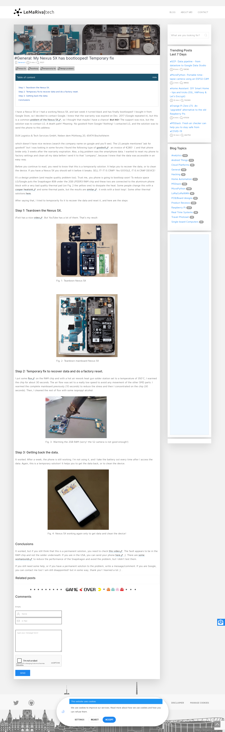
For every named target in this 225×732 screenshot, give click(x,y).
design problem (67, 68)
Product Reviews (180, 202)
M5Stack (176, 183)
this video (114, 551)
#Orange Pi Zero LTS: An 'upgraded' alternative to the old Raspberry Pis (188, 109)
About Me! (186, 12)
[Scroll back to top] (217, 724)
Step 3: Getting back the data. (33, 95)
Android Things (179, 160)
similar (90, 189)
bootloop (34, 68)
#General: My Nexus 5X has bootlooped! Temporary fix (64, 58)
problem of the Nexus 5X (44, 119)
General (28, 48)
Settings (79, 719)
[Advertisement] (189, 334)
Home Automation (181, 179)
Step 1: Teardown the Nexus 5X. (34, 87)
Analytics (176, 155)
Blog (172, 12)
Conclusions (24, 100)
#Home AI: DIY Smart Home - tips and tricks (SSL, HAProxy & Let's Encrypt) (189, 92)
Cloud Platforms (180, 164)
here (28, 193)
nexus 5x (22, 68)
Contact (203, 12)
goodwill (101, 147)
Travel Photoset (180, 217)
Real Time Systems (182, 212)
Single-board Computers (184, 221)
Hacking (175, 174)
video (37, 217)
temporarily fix (49, 68)
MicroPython (178, 188)
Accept (109, 719)
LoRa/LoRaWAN (180, 193)
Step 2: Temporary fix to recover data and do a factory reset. (48, 91)
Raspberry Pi (178, 207)
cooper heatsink (24, 189)
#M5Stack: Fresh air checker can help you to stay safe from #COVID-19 (188, 127)
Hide (154, 77)
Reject (94, 719)
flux (30, 378)
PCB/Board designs (181, 198)
